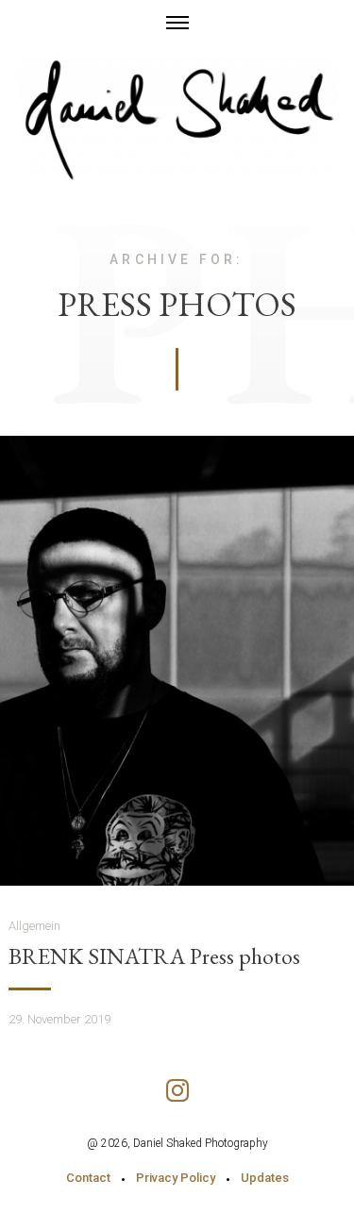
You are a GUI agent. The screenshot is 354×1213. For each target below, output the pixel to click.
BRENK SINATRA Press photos (154, 956)
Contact (88, 1178)
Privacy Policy (175, 1178)
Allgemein (34, 926)
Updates (265, 1178)
